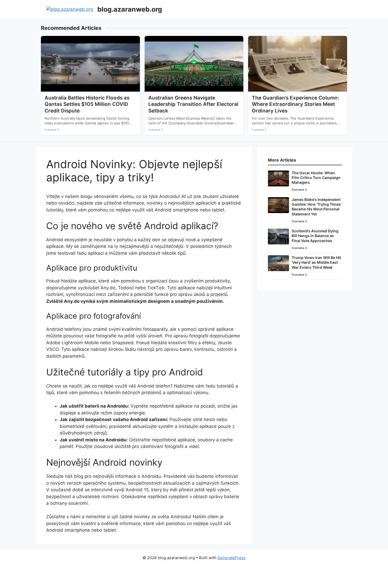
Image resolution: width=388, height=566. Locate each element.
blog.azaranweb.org (129, 9)
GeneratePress (231, 557)
